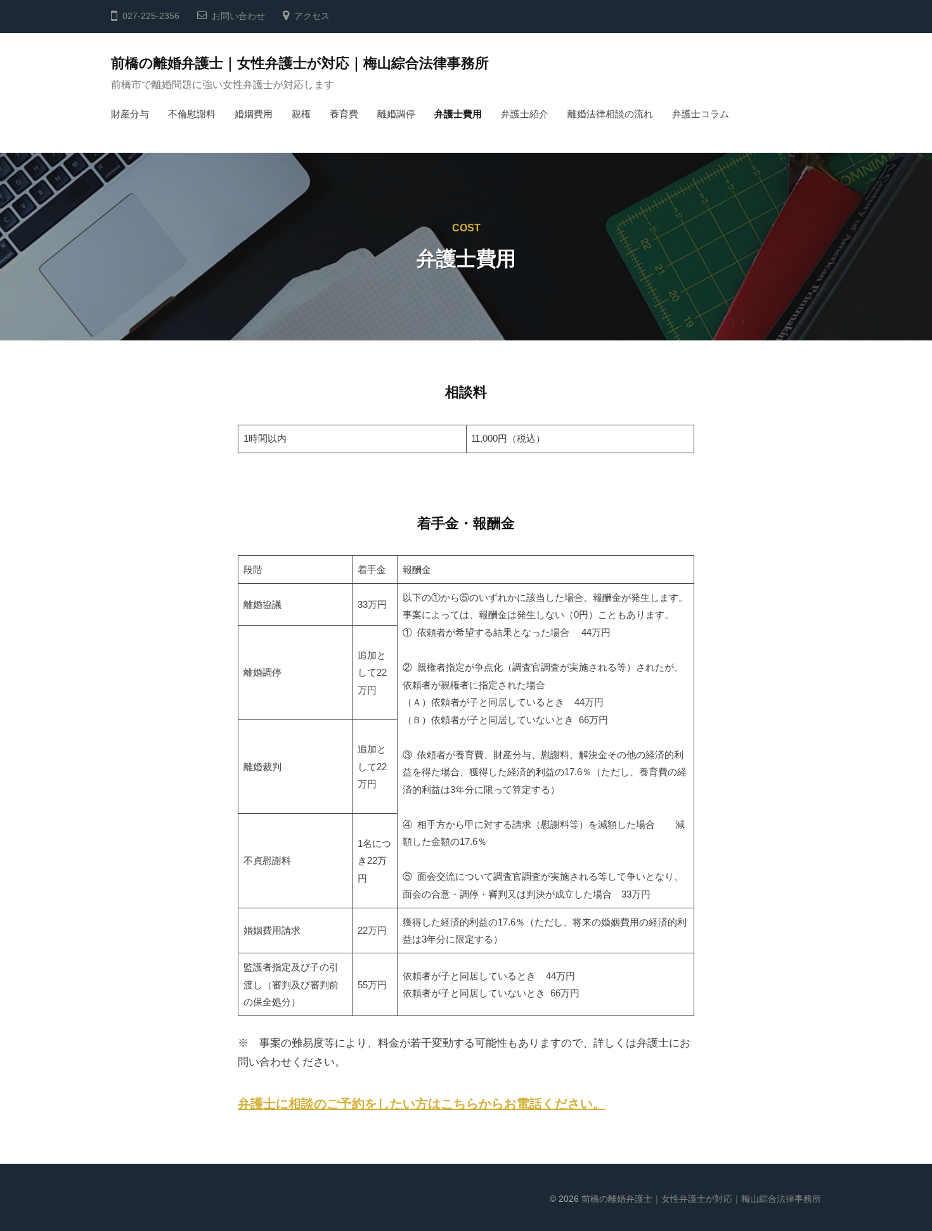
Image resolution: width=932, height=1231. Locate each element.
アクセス (312, 16)
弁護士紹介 (524, 113)
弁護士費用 (458, 113)
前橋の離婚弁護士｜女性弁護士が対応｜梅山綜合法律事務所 (300, 63)
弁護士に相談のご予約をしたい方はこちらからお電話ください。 (421, 1104)
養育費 (344, 113)
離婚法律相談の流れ (610, 113)
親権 (301, 113)
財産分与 (130, 113)
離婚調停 (396, 113)
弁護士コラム (700, 113)
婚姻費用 (254, 113)
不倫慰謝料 (192, 113)
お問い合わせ (238, 16)
